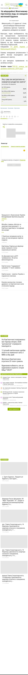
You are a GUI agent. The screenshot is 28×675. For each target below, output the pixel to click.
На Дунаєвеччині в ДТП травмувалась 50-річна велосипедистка (10, 258)
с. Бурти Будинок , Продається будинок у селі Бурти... (12, 478)
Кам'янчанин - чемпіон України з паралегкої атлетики (13, 275)
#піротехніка (17, 108)
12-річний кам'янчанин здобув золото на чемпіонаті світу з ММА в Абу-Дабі (13, 352)
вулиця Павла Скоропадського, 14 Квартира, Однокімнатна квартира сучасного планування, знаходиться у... (13, 578)
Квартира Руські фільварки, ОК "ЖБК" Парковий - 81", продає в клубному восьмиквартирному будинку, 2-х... (13, 501)
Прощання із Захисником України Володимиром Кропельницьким (13, 216)
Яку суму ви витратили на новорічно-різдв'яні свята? (14, 80)
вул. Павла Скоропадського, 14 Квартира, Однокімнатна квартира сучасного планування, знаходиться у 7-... (13, 527)
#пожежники (10, 108)
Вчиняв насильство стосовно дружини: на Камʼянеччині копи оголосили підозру (13, 284)
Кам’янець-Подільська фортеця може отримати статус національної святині (12, 248)
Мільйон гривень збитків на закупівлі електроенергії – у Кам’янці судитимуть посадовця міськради (13, 227)
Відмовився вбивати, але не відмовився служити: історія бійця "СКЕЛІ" (13, 367)
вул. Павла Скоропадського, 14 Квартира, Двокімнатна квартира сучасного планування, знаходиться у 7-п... (13, 553)
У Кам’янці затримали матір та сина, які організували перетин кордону (12, 238)
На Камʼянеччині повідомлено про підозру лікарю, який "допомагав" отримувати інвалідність (13, 342)
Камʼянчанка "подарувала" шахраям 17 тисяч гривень (11, 267)
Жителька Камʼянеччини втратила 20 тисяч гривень (12, 360)
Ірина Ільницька (7, 111)
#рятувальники (4, 108)
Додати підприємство (14, 409)
